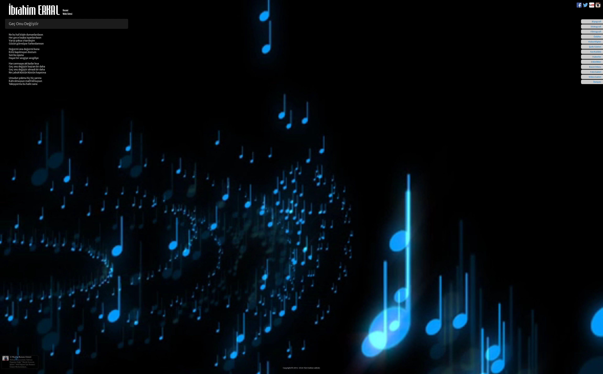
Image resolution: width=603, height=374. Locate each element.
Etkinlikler (596, 61)
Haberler (596, 56)
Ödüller (597, 36)
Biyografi (596, 21)
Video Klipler (594, 41)
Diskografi (596, 26)
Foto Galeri (595, 72)
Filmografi (596, 31)
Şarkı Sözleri (595, 46)
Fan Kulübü (595, 51)
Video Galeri (595, 77)
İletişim (597, 82)
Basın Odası (595, 67)
